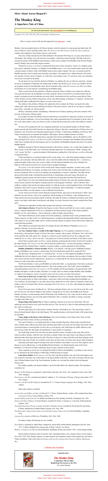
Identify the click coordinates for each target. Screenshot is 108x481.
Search (40, 6)
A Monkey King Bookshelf (54, 447)
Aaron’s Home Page (59, 3)
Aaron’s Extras (48, 3)
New (44, 6)
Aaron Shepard (57, 30)
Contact (60, 6)
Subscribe (67, 6)
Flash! (49, 6)
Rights (55, 6)
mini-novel (61, 41)
